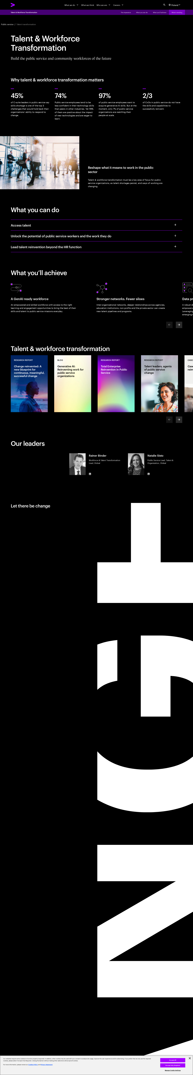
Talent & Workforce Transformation (24, 12)
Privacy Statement (46, 1064)
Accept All (172, 1060)
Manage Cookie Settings (173, 1070)
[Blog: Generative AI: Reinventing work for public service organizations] (72, 383)
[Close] (190, 1058)
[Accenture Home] (19, 5)
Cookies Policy (33, 1064)
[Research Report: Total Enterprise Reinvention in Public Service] (116, 383)
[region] (96, 1065)
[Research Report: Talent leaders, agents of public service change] (159, 383)
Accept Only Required (172, 1065)
